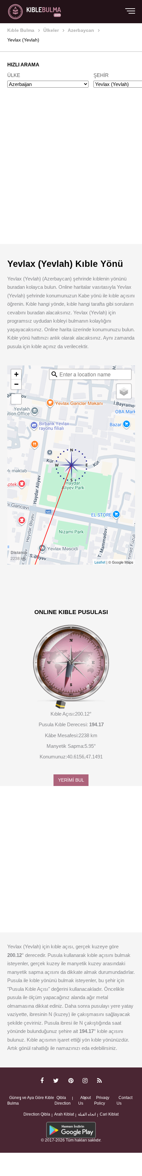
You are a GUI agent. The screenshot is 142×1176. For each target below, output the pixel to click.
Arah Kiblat (64, 1114)
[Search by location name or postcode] (54, 374)
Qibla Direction (62, 1100)
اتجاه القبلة (87, 1114)
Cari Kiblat (109, 1114)
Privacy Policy (101, 1100)
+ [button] (16, 374)
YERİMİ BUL (71, 780)
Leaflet (99, 562)
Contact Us (124, 1100)
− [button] (16, 384)
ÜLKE (13, 75)
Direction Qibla (36, 1114)
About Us (84, 1100)
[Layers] (124, 391)
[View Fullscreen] (16, 399)
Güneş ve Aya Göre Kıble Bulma (30, 1100)
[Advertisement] (71, 172)
